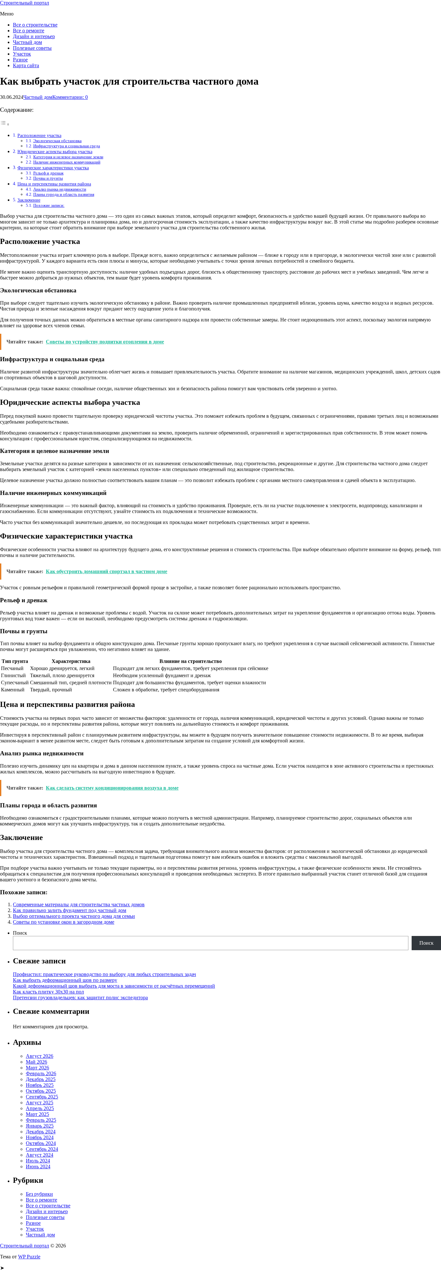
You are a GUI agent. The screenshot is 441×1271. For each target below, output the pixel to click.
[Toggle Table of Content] (5, 124)
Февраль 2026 (41, 1073)
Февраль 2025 (41, 1120)
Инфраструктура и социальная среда (66, 145)
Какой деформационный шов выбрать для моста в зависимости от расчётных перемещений (114, 986)
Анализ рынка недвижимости (59, 189)
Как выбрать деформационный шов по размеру (65, 980)
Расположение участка (39, 135)
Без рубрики (39, 1194)
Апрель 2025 (40, 1108)
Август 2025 (39, 1102)
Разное (20, 59)
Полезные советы (32, 48)
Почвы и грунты (48, 178)
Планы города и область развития (63, 194)
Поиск (20, 933)
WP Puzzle (29, 1256)
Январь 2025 (40, 1126)
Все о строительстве (35, 24)
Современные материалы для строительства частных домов (79, 904)
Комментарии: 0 (70, 97)
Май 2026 (36, 1062)
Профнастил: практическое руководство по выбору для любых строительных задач (104, 974)
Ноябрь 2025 (40, 1085)
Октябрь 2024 (41, 1143)
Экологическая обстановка (57, 140)
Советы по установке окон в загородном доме (63, 922)
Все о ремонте (28, 30)
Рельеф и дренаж (48, 173)
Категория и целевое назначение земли (68, 156)
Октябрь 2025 (41, 1091)
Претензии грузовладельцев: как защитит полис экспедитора (80, 997)
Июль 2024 (38, 1160)
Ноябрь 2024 (40, 1137)
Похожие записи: (49, 205)
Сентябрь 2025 (42, 1096)
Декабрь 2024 (41, 1131)
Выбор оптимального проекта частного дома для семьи (74, 916)
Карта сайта (26, 65)
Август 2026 (39, 1056)
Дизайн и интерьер (34, 36)
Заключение (28, 200)
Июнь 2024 (38, 1166)
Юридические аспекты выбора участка (54, 151)
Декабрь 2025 (41, 1079)
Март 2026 (37, 1067)
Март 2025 (37, 1114)
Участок (22, 54)
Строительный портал (24, 2)
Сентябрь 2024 (42, 1149)
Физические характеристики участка (53, 167)
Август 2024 (39, 1155)
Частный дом (27, 42)
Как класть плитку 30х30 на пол (48, 991)
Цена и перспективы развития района (54, 183)
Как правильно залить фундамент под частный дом (69, 910)
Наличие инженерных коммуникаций (66, 162)
